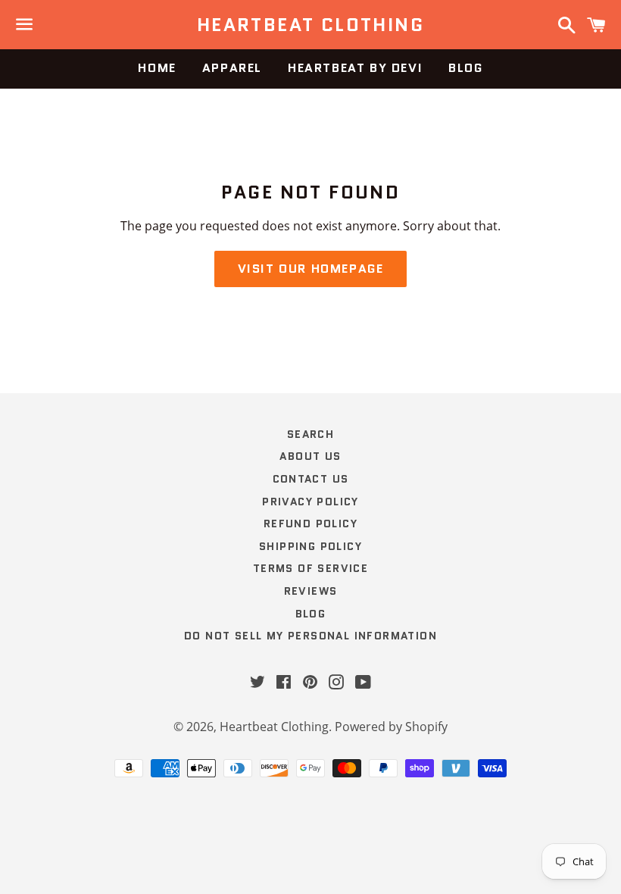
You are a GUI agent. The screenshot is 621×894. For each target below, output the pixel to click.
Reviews (311, 591)
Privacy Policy (310, 501)
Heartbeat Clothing (310, 25)
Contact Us (311, 478)
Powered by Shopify (391, 726)
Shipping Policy (310, 546)
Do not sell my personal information (310, 635)
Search (310, 434)
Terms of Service (310, 568)
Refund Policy (310, 523)
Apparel (232, 68)
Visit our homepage (311, 268)
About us (310, 456)
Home (157, 68)
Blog (465, 68)
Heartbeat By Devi (355, 68)
